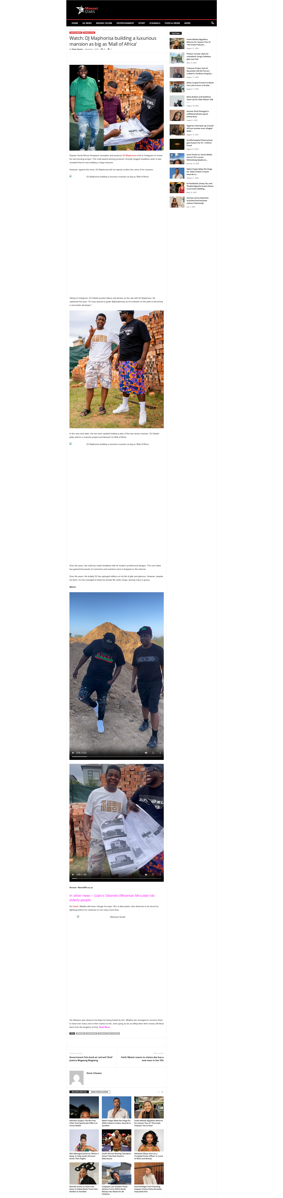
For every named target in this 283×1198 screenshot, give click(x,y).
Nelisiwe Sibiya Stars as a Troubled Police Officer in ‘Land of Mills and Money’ (148, 1156)
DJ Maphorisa (91, 1033)
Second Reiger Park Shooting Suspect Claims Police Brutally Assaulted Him (148, 1189)
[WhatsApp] (110, 57)
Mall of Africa (113, 1033)
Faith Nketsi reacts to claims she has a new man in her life (142, 1059)
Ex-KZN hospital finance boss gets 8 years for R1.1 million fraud (200, 143)
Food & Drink (172, 23)
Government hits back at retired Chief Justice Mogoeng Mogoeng (90, 1059)
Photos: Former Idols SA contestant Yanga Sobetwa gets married (199, 56)
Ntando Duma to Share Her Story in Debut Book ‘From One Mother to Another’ (83, 1189)
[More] (124, 57)
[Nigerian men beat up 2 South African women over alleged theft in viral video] (177, 129)
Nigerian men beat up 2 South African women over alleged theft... (200, 128)
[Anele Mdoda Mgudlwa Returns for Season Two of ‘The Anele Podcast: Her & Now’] (149, 1107)
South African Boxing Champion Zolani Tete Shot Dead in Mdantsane (116, 1156)
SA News (87, 23)
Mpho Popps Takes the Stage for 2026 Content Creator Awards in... (199, 172)
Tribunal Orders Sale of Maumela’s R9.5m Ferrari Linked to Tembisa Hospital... (200, 71)
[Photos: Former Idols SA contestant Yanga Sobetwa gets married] (177, 57)
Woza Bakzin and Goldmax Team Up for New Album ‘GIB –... (200, 99)
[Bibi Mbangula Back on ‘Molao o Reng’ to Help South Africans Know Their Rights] (84, 1140)
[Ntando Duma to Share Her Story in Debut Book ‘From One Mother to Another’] (84, 1173)
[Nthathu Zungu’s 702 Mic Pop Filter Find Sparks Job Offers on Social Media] (84, 1107)
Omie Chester (77, 49)
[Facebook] (90, 57)
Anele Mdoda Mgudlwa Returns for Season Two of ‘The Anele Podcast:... (198, 42)
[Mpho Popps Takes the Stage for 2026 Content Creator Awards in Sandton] (116, 1107)
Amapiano (80, 1033)
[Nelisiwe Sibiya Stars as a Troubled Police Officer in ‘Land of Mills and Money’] (149, 1140)
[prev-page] (158, 1092)
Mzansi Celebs (104, 23)
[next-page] (162, 1092)
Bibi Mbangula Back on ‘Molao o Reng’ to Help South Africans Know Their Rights (84, 1156)
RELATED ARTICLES (79, 1092)
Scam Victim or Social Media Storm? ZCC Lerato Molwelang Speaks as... (199, 157)
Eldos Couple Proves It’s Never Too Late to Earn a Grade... (200, 84)
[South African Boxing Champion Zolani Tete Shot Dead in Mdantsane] (116, 1140)
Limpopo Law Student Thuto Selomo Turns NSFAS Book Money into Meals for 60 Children (114, 1190)
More (187, 23)
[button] (212, 23)
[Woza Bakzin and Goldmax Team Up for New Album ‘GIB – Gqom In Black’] (177, 101)
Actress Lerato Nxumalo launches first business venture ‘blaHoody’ (198, 200)
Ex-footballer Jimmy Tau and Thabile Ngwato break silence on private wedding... (200, 186)
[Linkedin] (117, 57)
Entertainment (125, 23)
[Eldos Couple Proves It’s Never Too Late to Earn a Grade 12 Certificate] (177, 86)
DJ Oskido (102, 1033)
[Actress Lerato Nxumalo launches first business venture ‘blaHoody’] (177, 202)
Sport (141, 23)
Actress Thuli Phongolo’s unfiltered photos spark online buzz (198, 114)
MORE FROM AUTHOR (99, 1092)
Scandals (154, 23)
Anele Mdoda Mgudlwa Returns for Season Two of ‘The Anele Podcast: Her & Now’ (148, 1123)
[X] (96, 57)
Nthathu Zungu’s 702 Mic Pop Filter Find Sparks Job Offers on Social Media (83, 1123)
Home (75, 23)
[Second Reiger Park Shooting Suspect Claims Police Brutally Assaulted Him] (149, 1173)
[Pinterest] (103, 57)
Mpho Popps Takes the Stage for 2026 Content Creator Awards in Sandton (116, 1123)
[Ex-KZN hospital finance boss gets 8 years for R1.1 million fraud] (177, 144)
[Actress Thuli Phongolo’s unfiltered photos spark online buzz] (177, 115)
